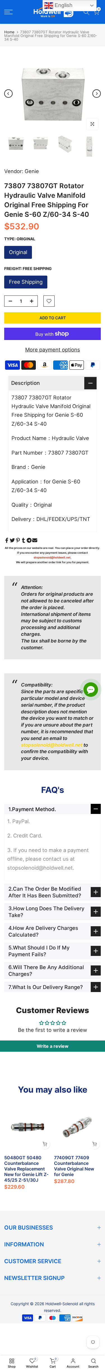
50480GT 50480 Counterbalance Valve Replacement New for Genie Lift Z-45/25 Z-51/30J (26, 1168)
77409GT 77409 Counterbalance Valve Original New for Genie (74, 1165)
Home (9, 32)
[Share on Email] (34, 540)
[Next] (96, 93)
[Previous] (8, 93)
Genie (32, 171)
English (63, 5)
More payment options (52, 349)
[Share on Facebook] (6, 540)
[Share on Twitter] (12, 540)
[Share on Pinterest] (17, 540)
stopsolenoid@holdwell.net (52, 557)
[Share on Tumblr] (23, 540)
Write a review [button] (53, 1046)
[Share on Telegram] (29, 540)
